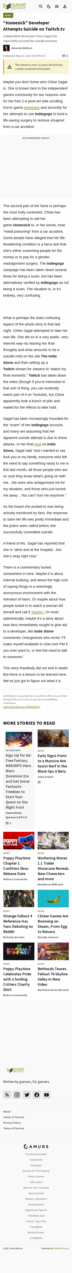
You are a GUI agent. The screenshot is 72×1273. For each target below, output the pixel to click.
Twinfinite (36, 1159)
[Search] (41, 6)
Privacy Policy (12, 1122)
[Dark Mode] (49, 6)
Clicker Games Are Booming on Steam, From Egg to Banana (53, 923)
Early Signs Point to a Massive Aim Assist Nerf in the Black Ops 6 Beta (52, 763)
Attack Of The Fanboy (36, 1171)
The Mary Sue (36, 1215)
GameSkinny (36, 1204)
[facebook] (37, 1095)
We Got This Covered (36, 1187)
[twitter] (27, 1095)
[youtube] (46, 1095)
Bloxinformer (36, 1232)
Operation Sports (36, 1210)
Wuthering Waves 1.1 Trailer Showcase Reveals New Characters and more (53, 868)
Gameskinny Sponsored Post (16, 815)
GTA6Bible (36, 1238)
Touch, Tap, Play (36, 1221)
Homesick (32, 108)
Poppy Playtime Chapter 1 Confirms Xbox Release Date (16, 865)
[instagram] (17, 1095)
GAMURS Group (61, 1248)
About (7, 1111)
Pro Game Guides (36, 1154)
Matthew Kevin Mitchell (53, 990)
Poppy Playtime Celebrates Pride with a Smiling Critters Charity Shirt (17, 979)
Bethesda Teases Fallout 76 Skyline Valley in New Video (53, 976)
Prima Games (36, 1176)
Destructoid (36, 1193)
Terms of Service (13, 1117)
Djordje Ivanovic (48, 937)
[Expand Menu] (57, 6)
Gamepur (36, 1165)
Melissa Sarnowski (15, 879)
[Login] (65, 6)
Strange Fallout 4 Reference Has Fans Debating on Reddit (18, 923)
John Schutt (46, 777)
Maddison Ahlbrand (50, 884)
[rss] (7, 1095)
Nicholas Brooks (14, 937)
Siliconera (36, 1182)
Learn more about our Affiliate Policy (21, 706)
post (37, 444)
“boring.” (38, 612)
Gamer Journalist (36, 1199)
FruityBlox (36, 1227)
